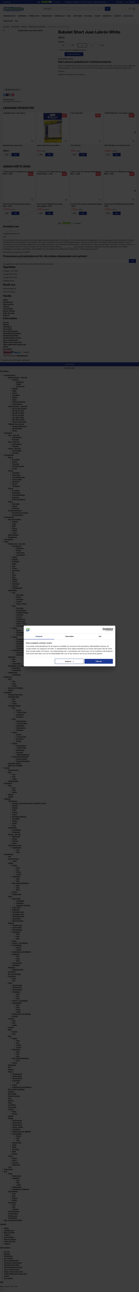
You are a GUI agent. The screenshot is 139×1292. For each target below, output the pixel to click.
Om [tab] (100, 636)
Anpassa (68, 661)
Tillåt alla (98, 661)
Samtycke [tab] (39, 636)
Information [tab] (69, 636)
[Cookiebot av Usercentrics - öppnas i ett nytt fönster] (104, 629)
